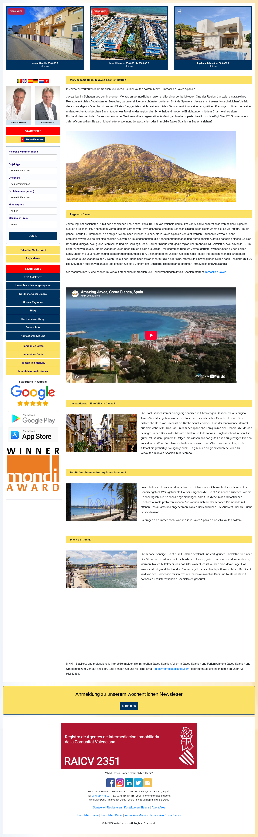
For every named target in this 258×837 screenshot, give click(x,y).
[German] (36, 80)
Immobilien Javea (33, 346)
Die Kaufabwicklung (33, 319)
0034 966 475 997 (101, 795)
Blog (33, 310)
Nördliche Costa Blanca (33, 294)
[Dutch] (19, 80)
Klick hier (129, 706)
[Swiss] (46, 80)
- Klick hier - (44, 66)
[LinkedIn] (129, 782)
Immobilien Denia (33, 354)
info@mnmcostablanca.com (172, 668)
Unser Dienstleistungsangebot (33, 285)
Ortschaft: (14, 177)
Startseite (33, 131)
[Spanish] (30, 80)
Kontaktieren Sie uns (33, 335)
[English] (25, 80)
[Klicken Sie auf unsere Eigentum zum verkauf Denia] (45, 33)
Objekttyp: (15, 164)
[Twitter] (138, 782)
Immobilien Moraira (33, 362)
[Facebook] (110, 782)
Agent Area (158, 807)
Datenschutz (33, 327)
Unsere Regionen (33, 302)
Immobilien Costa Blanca (33, 371)
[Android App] (33, 416)
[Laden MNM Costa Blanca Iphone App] (33, 433)
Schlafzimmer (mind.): (22, 191)
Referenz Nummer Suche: (24, 151)
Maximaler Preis (18, 218)
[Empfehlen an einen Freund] (147, 782)
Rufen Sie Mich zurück (33, 250)
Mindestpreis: (17, 204)
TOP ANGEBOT (33, 277)
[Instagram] (120, 782)
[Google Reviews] (33, 395)
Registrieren (33, 258)
